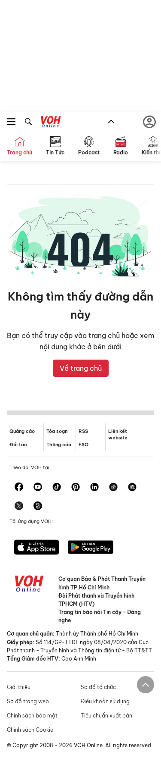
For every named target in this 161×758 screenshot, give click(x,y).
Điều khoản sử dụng (105, 701)
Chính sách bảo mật (32, 715)
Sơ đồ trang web (28, 701)
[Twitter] (18, 506)
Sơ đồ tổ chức (98, 687)
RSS (83, 431)
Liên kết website (118, 434)
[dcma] (132, 487)
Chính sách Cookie (30, 730)
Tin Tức (55, 152)
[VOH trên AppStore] (36, 548)
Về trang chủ (81, 368)
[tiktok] (56, 487)
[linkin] (94, 487)
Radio (120, 152)
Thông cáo (58, 445)
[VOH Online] (50, 123)
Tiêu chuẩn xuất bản (106, 715)
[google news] (113, 487)
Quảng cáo (22, 431)
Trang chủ (19, 152)
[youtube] (37, 487)
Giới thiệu (18, 687)
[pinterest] (75, 487)
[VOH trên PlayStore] (91, 548)
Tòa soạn (56, 431)
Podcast (89, 152)
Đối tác (18, 445)
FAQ (83, 445)
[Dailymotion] (37, 506)
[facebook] (18, 487)
